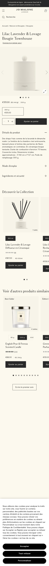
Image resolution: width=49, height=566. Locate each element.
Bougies (29, 26)
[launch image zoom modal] (44, 91)
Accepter (24, 546)
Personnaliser (24, 561)
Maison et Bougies (17, 26)
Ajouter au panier (31, 121)
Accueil (5, 26)
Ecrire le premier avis (24, 387)
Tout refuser (25, 554)
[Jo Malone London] (24, 10)
